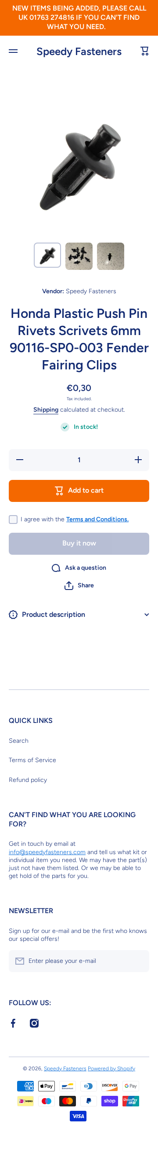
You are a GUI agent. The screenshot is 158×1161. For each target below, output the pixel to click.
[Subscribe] (138, 961)
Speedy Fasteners (65, 1068)
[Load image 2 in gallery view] (79, 256)
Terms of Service (32, 760)
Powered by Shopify (111, 1068)
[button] (79, 585)
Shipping (45, 409)
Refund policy (28, 780)
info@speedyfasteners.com (47, 852)
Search (19, 741)
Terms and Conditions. (97, 519)
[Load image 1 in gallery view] (47, 255)
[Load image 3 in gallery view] (110, 256)
